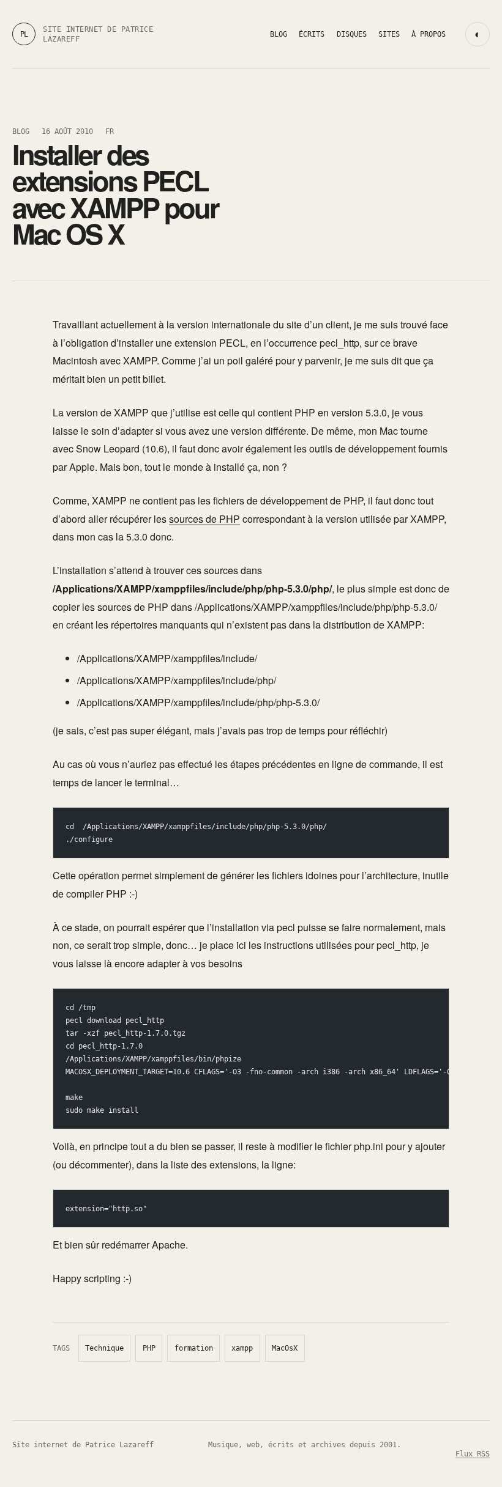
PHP (149, 1348)
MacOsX (285, 1348)
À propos (428, 34)
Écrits (311, 34)
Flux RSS (472, 1454)
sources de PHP (204, 519)
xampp (242, 1348)
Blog (278, 34)
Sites (389, 34)
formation (193, 1348)
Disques (352, 34)
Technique (104, 1348)
